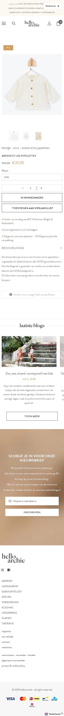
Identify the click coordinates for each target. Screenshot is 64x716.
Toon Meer (32, 416)
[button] (54, 714)
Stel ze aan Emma (45, 294)
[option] (32, 84)
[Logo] (32, 23)
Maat (5, 171)
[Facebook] (9, 570)
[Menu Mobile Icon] (4, 23)
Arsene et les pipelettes (19, 156)
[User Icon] (49, 23)
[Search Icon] (13, 23)
